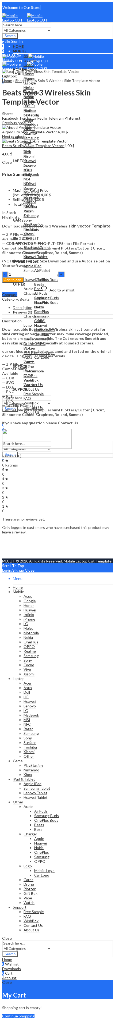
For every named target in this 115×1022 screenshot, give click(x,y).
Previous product (16, 122)
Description (12, 321)
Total (17, 204)
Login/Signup (13, 570)
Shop (19, 80)
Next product (13, 136)
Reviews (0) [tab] (22, 312)
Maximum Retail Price (30, 192)
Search (10, 36)
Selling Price (23, 199)
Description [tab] (22, 307)
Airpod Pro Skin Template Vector (30, 132)
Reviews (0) (11, 456)
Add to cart (12, 280)
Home (7, 80)
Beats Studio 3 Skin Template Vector (33, 145)
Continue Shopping (18, 1016)
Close (29, 570)
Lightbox (9, 76)
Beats (25, 299)
